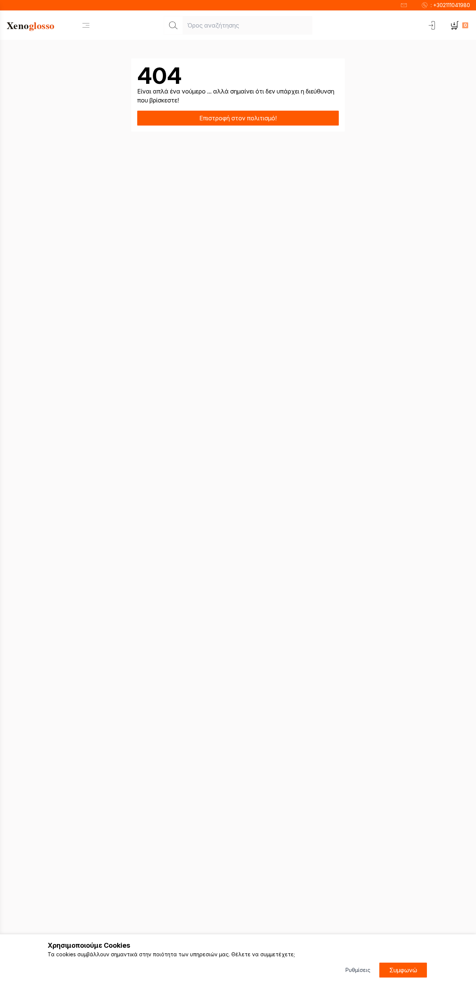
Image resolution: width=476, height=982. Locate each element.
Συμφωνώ (403, 970)
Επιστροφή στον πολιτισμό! (238, 118)
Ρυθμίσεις (357, 970)
